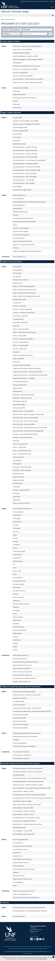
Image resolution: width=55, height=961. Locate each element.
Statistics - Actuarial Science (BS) (21, 503)
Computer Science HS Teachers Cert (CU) (24, 891)
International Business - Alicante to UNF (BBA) (25, 147)
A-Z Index (52, 7)
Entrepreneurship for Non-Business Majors (24, 221)
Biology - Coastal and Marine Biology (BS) (23, 286)
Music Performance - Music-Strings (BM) (23, 424)
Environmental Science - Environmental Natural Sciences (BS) (29, 907)
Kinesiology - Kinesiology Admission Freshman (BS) (26, 66)
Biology (15, 535)
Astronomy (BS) (17, 276)
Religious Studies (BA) (18, 477)
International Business (19, 238)
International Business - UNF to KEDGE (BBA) (24, 176)
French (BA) (16, 352)
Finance (15, 225)
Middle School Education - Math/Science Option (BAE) (27, 804)
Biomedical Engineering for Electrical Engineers (25, 736)
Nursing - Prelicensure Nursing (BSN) (23, 76)
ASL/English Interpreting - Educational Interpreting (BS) (27, 771)
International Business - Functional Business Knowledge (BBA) (29, 160)
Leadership (16, 872)
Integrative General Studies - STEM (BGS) (24, 378)
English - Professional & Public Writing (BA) (24, 332)
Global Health (16, 91)
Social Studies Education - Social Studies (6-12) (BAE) (26, 817)
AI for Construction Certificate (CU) (22, 755)
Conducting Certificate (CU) (20, 658)
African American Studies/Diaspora (22, 508)
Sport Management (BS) (19, 827)
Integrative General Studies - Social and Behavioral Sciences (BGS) (30, 375)
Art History (16, 525)
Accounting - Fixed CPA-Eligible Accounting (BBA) (25, 121)
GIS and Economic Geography (20, 231)
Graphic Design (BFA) (18, 358)
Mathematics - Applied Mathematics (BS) (23, 395)
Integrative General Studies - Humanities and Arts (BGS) (27, 372)
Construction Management (20, 743)
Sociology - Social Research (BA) (21, 490)
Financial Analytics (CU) (19, 256)
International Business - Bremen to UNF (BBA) (25, 154)
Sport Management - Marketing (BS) (22, 831)
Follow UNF (33, 936)
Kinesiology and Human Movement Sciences (24, 98)
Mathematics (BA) (17, 388)
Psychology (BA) (17, 460)
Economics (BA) (17, 137)
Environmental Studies (19, 916)
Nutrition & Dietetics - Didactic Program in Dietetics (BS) (27, 82)
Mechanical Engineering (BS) (20, 728)
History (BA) (16, 362)
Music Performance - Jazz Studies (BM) (23, 411)
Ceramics (15, 538)
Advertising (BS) (17, 266)
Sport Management (18, 882)
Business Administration (19, 195)
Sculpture (15, 637)
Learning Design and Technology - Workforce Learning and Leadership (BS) (32, 798)
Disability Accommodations (23, 948)
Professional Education (19, 876)
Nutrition (15, 101)
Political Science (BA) (18, 457)
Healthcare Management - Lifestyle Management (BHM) (27, 59)
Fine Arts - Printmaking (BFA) (20, 345)
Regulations (31, 946)
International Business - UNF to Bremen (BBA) (25, 157)
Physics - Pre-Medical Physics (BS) (22, 454)
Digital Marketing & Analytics (20, 212)
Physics (15, 614)
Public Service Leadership (19, 630)
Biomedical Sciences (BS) (19, 299)
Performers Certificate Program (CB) (22, 672)
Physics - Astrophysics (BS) (20, 444)
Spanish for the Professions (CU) (21, 681)
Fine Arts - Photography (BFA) (21, 342)
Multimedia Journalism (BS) (20, 401)
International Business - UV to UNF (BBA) (23, 180)
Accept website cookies (41, 959)
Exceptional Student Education (21, 862)
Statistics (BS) (16, 500)
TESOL (14, 885)
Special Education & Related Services (22, 879)
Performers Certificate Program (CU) (22, 675)
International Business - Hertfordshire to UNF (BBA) (26, 167)
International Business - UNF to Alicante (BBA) (25, 150)
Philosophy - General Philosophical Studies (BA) (25, 434)
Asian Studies (16, 528)
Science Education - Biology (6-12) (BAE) (23, 808)
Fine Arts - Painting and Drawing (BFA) (23, 339)
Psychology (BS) (17, 464)
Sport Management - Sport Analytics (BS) (23, 834)
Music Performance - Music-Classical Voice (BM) (25, 421)
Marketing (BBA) (17, 186)
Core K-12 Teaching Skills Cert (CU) (22, 894)
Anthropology (16, 518)
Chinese (15, 548)
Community (39, 1)
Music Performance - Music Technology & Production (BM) (28, 414)
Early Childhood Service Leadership (22, 859)
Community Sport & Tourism (20, 849)
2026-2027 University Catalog (14, 11)
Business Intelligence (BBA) (20, 127)
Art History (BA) (17, 273)
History (15, 574)
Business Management (19, 205)
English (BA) (16, 326)
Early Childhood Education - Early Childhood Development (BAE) (29, 778)
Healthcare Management (19, 94)
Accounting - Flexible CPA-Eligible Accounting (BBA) (26, 124)
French (15, 568)
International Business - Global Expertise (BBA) (25, 163)
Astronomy (16, 531)
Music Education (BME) (19, 404)
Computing (16, 740)
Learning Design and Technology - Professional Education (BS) (29, 794)
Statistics (15, 650)
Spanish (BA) (16, 493)
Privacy (29, 959)
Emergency (19, 946)
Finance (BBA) (16, 140)
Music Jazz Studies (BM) (19, 408)
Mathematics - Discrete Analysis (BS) (22, 398)
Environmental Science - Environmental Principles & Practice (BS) (30, 911)
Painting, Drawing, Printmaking (21, 604)
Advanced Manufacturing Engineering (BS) (24, 691)
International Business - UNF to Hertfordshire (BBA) (26, 170)
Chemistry (15, 541)
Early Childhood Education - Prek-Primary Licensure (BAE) (28, 781)
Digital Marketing (17, 208)
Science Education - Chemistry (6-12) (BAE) (24, 811)
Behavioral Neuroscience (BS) (20, 280)
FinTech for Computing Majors (21, 228)
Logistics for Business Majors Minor (22, 241)
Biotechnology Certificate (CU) (21, 655)
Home (2, 19)
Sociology (15, 643)
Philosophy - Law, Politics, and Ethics (22, 437)
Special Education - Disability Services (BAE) (24, 821)
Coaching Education (18, 843)
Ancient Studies (17, 515)
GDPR (34, 959)
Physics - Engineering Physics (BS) (22, 450)
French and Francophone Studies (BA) (23, 355)
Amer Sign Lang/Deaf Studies (20, 839)
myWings (52, 1)
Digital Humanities (18, 561)
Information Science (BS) (19, 718)
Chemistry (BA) (17, 303)
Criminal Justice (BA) (18, 319)
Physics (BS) (16, 441)
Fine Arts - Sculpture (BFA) (20, 349)
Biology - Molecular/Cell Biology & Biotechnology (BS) (27, 296)
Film (14, 564)
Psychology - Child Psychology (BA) (22, 467)
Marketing (15, 248)
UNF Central (6, 946)
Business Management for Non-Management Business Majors (29, 202)
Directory (12, 946)
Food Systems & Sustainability (21, 88)
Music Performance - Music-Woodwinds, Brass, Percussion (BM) (29, 427)
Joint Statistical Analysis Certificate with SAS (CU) (25, 662)
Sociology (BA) (16, 486)
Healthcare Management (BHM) (21, 53)
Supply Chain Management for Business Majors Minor (27, 251)
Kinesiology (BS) (17, 63)
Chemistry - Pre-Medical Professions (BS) (24, 312)
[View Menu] (53, 15)
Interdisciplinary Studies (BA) (20, 381)
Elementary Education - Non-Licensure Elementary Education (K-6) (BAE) (32, 788)
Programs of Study (9, 19)
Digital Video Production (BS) (20, 322)
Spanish (15, 646)
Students (22, 1)
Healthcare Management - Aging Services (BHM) (25, 56)
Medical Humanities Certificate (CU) (22, 665)
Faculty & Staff (28, 1)
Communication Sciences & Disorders (22, 846)
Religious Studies (17, 633)
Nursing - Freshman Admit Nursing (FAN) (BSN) (25, 69)
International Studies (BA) (19, 385)
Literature (15, 594)
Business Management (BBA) (20, 130)
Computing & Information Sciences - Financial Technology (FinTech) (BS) (32, 711)
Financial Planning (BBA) (19, 144)
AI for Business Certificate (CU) (21, 752)
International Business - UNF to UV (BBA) (23, 183)
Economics (15, 215)
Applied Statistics (17, 522)
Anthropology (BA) (18, 270)
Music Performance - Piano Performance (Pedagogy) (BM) (28, 431)
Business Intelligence (18, 198)
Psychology (16, 623)
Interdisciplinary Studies (19, 581)
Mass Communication (18, 597)
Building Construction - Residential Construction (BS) (27, 695)
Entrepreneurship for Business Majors (23, 218)
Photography (16, 610)
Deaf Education (17, 852)
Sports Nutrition (17, 107)
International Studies (18, 584)
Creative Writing (17, 554)
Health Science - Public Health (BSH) (22, 49)
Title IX (38, 948)
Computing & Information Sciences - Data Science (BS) (27, 708)
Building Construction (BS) (20, 698)
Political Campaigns (18, 617)
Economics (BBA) (17, 134)
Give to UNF (46, 1)
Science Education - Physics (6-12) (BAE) (23, 814)
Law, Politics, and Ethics (19, 591)
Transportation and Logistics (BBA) (22, 190)
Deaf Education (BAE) (18, 775)
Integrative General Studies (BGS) (22, 365)
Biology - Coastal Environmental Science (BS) (24, 289)
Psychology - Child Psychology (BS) (22, 470)
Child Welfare (16, 545)
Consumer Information (41, 946)
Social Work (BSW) (17, 483)
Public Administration (18, 627)
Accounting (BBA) (17, 117)
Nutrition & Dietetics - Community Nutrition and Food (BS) (28, 79)
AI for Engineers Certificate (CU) (21, 758)
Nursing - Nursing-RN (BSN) (20, 72)
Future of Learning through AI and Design (24, 869)
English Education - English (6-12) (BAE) (23, 791)
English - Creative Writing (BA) (21, 329)
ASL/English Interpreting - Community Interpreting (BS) (27, 768)
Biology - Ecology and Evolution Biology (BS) (24, 293)
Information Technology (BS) (20, 724)
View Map (32, 933)
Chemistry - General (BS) (19, 306)
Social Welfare (16, 640)
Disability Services (17, 856)
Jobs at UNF (44, 948)
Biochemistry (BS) (17, 283)
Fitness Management (18, 866)
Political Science (17, 620)
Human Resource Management (21, 235)
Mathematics (16, 600)
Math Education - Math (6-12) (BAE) (22, 801)
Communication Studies (19, 551)
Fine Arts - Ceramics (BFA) (19, 335)
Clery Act (33, 948)
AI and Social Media (18, 512)
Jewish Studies (16, 587)
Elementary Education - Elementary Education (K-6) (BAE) (28, 785)
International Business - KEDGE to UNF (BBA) (24, 173)
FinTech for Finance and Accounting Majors (24, 746)
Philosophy (16, 607)
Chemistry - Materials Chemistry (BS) (22, 309)
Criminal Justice (17, 558)
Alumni (34, 1)
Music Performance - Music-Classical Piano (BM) (25, 418)
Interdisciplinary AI (18, 577)
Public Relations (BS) (18, 473)
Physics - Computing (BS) (19, 447)
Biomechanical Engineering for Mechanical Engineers (27, 733)
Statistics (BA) (16, 496)
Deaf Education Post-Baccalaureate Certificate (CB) (26, 897)
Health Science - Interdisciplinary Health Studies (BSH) (27, 46)
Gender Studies (17, 571)
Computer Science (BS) (19, 705)
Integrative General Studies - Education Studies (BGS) (27, 368)
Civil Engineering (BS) (18, 701)
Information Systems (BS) (19, 721)
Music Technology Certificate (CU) (22, 668)
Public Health (16, 104)
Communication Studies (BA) (20, 316)
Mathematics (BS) (17, 391)
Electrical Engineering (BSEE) (20, 714)
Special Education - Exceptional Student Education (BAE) (27, 824)
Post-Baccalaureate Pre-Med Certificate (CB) (24, 678)
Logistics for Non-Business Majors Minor (23, 244)
